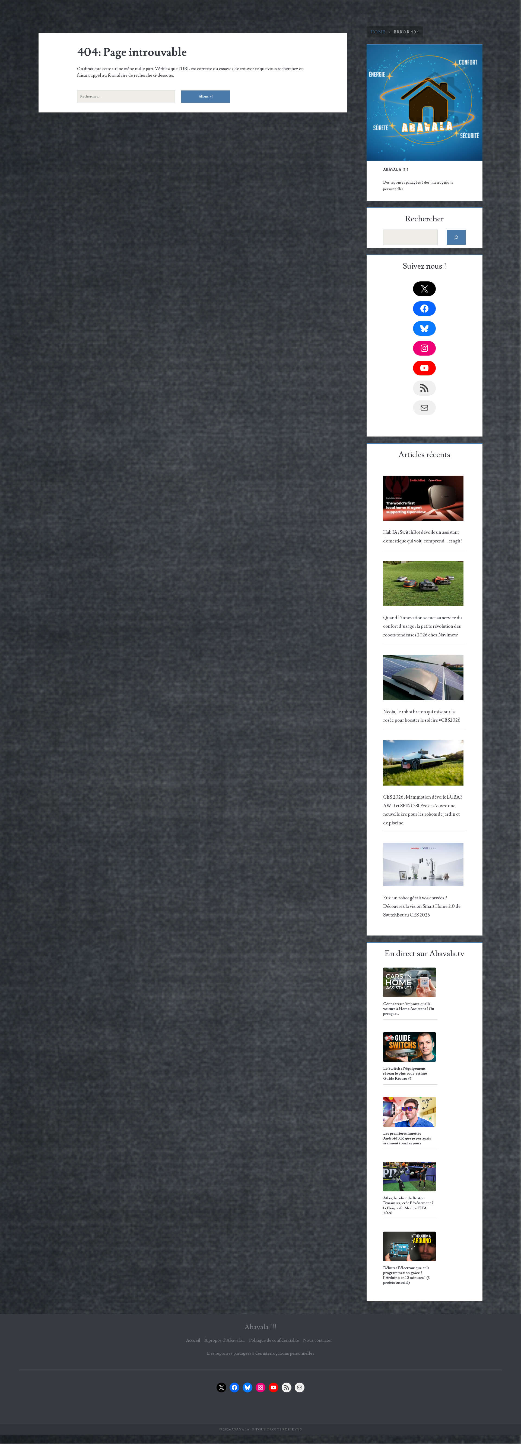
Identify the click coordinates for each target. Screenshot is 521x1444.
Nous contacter (317, 1340)
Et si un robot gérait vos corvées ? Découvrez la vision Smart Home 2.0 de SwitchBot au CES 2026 (421, 906)
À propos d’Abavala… (224, 1340)
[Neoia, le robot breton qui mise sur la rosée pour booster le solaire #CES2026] (423, 679)
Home (378, 32)
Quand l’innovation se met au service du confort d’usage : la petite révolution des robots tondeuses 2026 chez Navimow (422, 626)
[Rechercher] (456, 237)
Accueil (193, 1340)
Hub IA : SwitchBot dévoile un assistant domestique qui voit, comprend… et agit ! (422, 536)
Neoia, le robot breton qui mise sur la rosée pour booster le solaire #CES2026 (421, 716)
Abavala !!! (260, 1327)
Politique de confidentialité (274, 1340)
